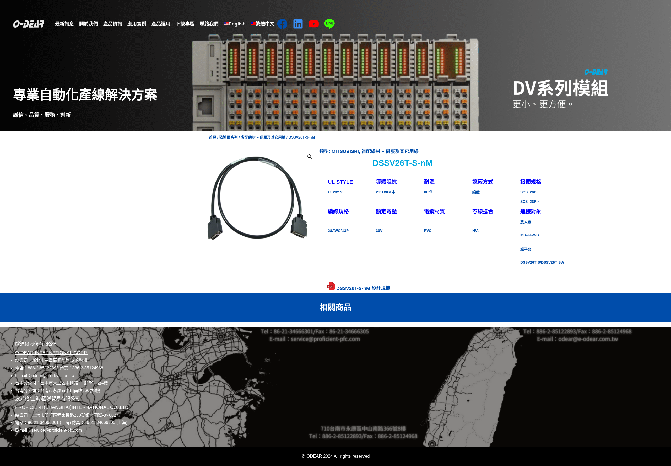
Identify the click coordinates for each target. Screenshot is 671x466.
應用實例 (136, 24)
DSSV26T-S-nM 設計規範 (363, 288)
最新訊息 (64, 24)
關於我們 (88, 24)
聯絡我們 (209, 24)
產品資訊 (112, 24)
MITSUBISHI (345, 151)
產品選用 (160, 24)
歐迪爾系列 (228, 137)
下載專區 (185, 24)
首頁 (212, 137)
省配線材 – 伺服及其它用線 (263, 137)
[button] (310, 156)
